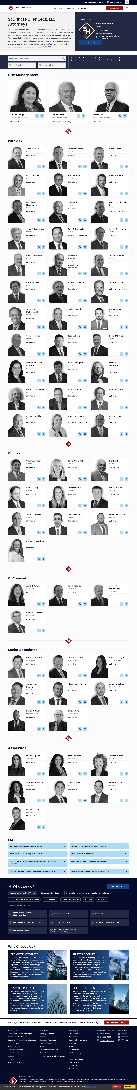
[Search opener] (127, 2)
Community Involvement (79, 1040)
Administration (75, 1037)
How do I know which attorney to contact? (88, 846)
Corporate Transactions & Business (24, 899)
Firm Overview (60, 1022)
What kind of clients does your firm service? (89, 861)
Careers (47, 1022)
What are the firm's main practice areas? (27, 854)
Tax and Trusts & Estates (20, 906)
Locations (81, 8)
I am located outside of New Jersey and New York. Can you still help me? (35, 862)
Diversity (72, 1043)
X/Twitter (125, 1040)
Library (73, 1022)
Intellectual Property (70, 899)
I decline (116, 1087)
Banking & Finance (47, 1034)
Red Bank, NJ (74, 1068)
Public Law (102, 899)
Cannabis (43, 1037)
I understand (129, 1087)
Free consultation (118, 886)
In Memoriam (74, 1050)
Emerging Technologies (49, 1040)
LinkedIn (124, 1034)
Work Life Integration (77, 1053)
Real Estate (44, 1053)
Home (10, 14)
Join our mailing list (96, 2)
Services (70, 8)
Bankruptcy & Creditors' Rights (20, 1034)
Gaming (43, 1046)
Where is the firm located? (82, 854)
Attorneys (58, 8)
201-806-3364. (50, 47)
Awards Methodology (89, 1022)
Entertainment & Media (49, 1043)
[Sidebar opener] (127, 8)
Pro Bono (72, 1046)
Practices (24, 1022)
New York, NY (74, 1062)
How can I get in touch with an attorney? (26, 846)
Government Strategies (49, 1050)
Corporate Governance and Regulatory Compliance (87, 893)
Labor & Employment (16, 1053)
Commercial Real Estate (50, 893)
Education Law (13, 1043)
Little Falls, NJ (74, 1065)
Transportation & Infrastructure (52, 1056)
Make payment (116, 2)
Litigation (88, 899)
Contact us (114, 8)
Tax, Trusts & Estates (16, 1062)
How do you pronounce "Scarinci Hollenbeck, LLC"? (92, 871)
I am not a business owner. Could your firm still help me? (33, 871)
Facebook (125, 1037)
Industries (36, 1022)
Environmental (50, 899)
